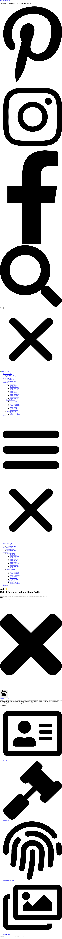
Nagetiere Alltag (14, 413)
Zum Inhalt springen (5, 0)
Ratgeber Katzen (10, 400)
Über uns (5, 415)
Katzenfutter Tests (7, 374)
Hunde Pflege (13, 391)
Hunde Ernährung (14, 387)
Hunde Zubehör (14, 398)
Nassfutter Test (10, 375)
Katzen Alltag (13, 401)
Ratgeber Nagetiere (11, 411)
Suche (1, 307)
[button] (31, 276)
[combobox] (7, 599)
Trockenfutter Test (11, 377)
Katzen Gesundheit (14, 405)
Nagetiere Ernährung (15, 414)
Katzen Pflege (13, 407)
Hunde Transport (14, 395)
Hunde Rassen (13, 392)
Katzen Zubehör (14, 410)
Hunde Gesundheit (14, 389)
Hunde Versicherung (15, 397)
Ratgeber (5, 382)
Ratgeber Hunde (10, 384)
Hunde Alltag (13, 385)
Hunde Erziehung (14, 388)
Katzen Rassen (13, 408)
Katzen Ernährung (14, 402)
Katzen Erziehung (14, 404)
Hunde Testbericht (14, 394)
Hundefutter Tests (7, 378)
